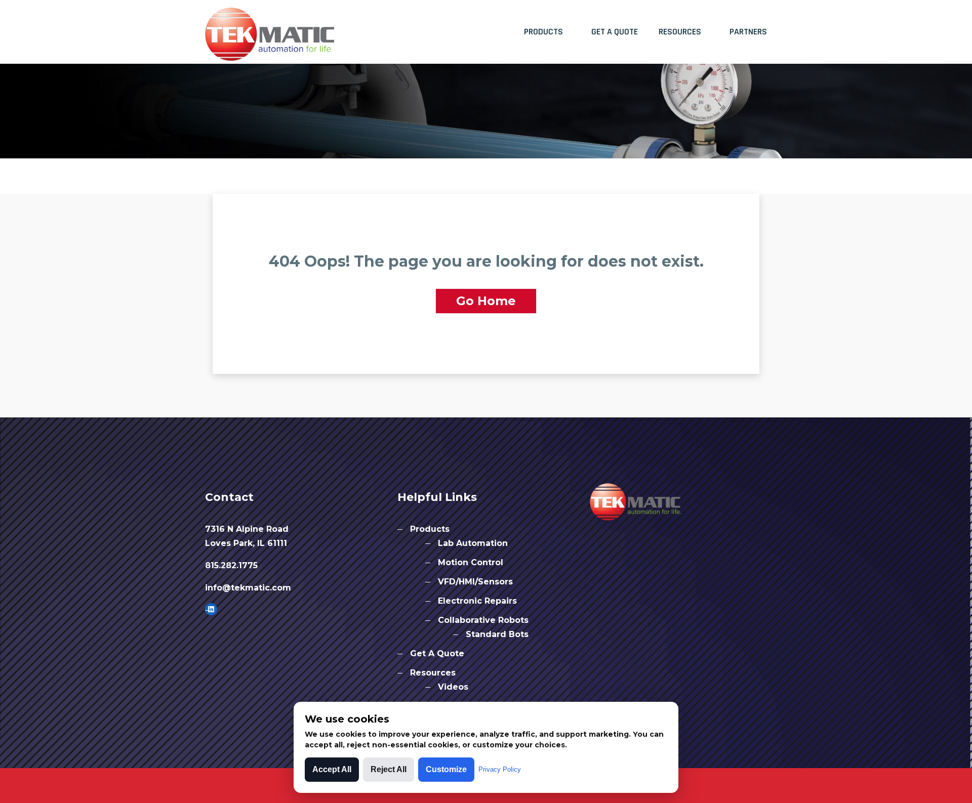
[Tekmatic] (269, 30)
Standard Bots (497, 634)
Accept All (331, 769)
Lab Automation (473, 543)
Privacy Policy (499, 769)
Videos (453, 687)
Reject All (389, 769)
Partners (748, 31)
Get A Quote (614, 31)
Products (543, 31)
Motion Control (470, 562)
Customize (446, 769)
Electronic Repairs (477, 601)
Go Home (486, 300)
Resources (680, 31)
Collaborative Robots (483, 620)
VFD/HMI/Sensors (475, 581)
